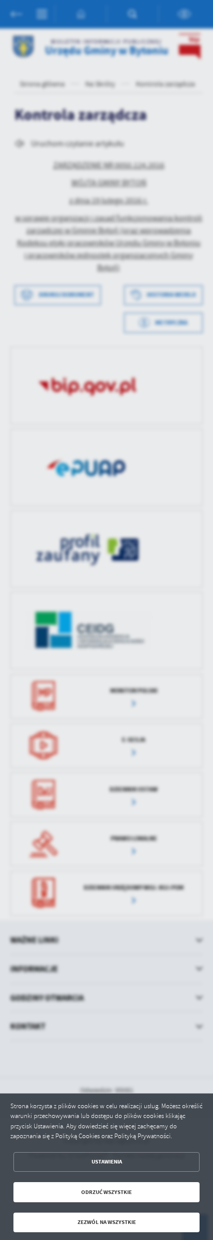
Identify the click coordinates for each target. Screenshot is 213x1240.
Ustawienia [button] (107, 1162)
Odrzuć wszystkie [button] (106, 1192)
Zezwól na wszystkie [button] (107, 1222)
